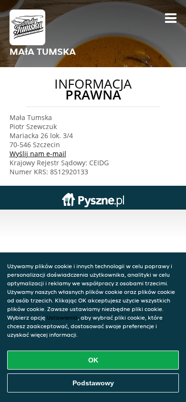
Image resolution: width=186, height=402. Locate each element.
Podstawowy (93, 383)
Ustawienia (62, 317)
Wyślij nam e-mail (38, 153)
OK (93, 360)
